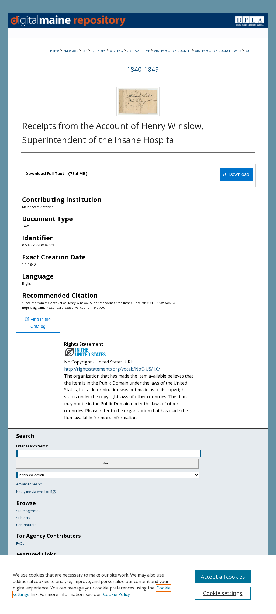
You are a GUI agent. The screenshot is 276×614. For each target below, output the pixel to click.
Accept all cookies (223, 576)
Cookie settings (222, 593)
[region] (138, 584)
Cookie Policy (116, 594)
